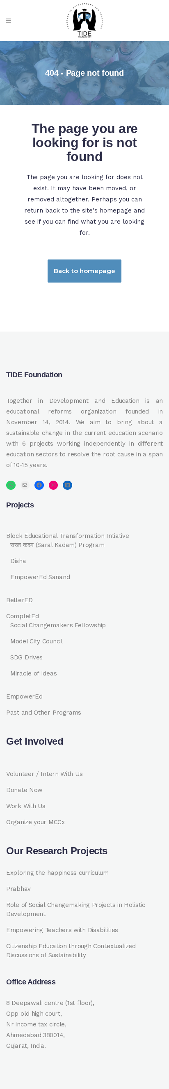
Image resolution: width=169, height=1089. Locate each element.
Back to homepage (84, 271)
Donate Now (24, 790)
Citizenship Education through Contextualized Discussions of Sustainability (71, 950)
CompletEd (22, 616)
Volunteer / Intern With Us (44, 774)
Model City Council (36, 641)
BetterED (19, 600)
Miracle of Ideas (33, 673)
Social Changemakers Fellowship (58, 625)
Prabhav (18, 889)
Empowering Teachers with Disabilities (62, 930)
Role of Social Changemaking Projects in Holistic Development (75, 909)
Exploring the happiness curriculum (57, 872)
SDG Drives (26, 657)
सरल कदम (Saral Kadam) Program (57, 545)
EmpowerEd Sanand (40, 577)
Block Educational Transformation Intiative (67, 536)
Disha (18, 561)
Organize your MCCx (35, 822)
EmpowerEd (24, 696)
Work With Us (25, 806)
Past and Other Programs (43, 712)
